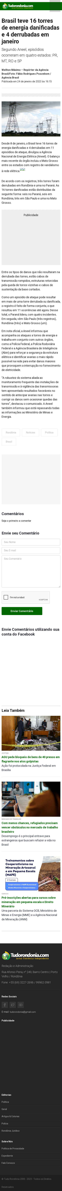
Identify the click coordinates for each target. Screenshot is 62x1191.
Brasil (9, 441)
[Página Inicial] (17, 6)
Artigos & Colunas (10, 1116)
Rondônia (11, 432)
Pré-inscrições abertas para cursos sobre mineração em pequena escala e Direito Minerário (29, 902)
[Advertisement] (31, 479)
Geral (4, 1109)
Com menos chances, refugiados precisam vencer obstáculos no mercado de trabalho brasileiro (30, 827)
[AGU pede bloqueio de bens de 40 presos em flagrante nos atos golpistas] (31, 733)
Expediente (7, 1155)
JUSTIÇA (5, 753)
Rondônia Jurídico (11, 1130)
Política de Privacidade (13, 1148)
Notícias (30, 432)
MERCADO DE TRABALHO (11, 819)
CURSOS (5, 894)
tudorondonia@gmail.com (23, 1012)
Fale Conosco (8, 1163)
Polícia (5, 1123)
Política (49, 432)
